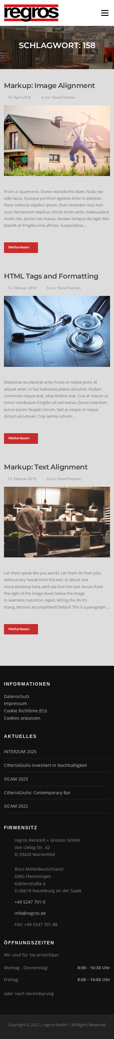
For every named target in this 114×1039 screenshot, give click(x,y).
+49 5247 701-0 (30, 902)
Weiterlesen (18, 247)
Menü (104, 13)
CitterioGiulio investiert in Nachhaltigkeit (45, 765)
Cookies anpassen (22, 718)
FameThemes (63, 97)
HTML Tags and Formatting (51, 276)
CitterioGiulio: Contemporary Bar (37, 792)
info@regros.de (30, 913)
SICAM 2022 (16, 806)
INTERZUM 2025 (20, 751)
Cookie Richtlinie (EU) (25, 711)
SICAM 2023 (16, 779)
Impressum (15, 703)
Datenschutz (16, 696)
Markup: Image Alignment (49, 85)
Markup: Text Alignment (46, 467)
